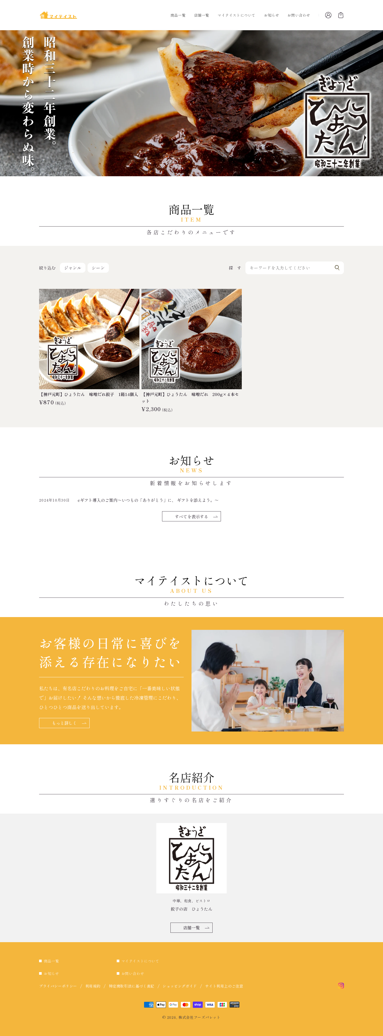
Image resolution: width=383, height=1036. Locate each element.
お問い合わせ (132, 973)
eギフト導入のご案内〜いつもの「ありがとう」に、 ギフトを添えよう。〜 (148, 500)
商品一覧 (51, 961)
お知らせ (51, 973)
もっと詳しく (64, 723)
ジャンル (72, 268)
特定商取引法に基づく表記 (132, 986)
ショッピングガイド (180, 986)
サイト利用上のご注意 (224, 986)
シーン (98, 268)
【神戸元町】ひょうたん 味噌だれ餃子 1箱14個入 (88, 394)
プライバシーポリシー (58, 986)
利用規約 (93, 986)
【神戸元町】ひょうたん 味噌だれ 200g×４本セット (190, 397)
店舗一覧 (191, 927)
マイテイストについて (140, 961)
